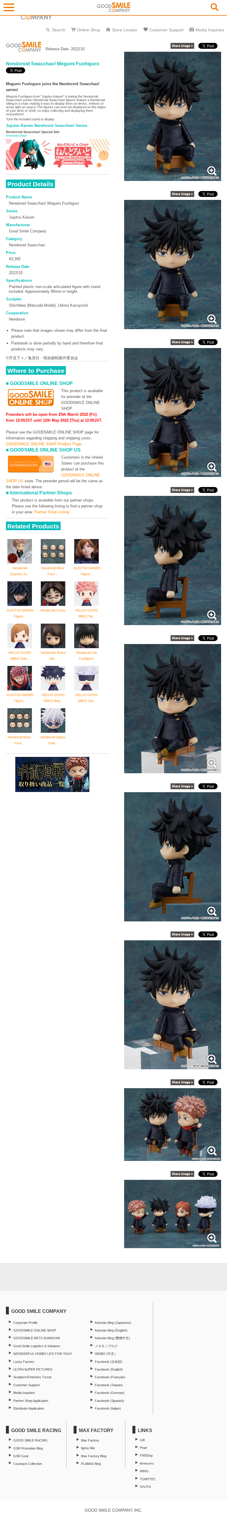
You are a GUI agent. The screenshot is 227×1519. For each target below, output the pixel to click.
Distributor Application (28, 1408)
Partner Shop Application (30, 1400)
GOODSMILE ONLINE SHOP (34, 1330)
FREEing (146, 1455)
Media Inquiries (209, 29)
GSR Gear (21, 1456)
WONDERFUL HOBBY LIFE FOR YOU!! (42, 1353)
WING (144, 1471)
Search (58, 29)
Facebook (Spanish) (109, 1400)
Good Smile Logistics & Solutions (36, 1346)
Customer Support (166, 29)
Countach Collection (27, 1463)
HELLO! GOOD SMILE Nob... (19, 655)
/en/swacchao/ (16, 135)
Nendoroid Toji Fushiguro (86, 655)
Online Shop (88, 29)
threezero (147, 1463)
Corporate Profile (25, 1322)
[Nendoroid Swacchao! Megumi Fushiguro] (172, 178)
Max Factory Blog (93, 1456)
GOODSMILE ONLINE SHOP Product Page (43, 444)
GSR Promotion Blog (28, 1448)
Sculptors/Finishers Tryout (32, 1377)
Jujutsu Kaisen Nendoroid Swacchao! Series (46, 125)
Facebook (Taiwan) (109, 1385)
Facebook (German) (109, 1393)
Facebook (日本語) (108, 1361)
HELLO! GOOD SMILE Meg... (53, 698)
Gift (142, 1440)
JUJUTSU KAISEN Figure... (86, 571)
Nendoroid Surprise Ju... (19, 571)
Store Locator (124, 29)
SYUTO (145, 1487)
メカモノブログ (106, 1346)
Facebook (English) (109, 1369)
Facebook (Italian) (108, 1408)
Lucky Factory (23, 1361)
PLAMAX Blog (91, 1463)
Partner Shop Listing (51, 512)
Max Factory (90, 1440)
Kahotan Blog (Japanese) (113, 1322)
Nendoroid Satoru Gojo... (53, 740)
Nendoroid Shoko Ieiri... (53, 655)
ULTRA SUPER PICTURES (32, 1369)
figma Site (88, 1448)
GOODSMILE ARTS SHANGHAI (36, 1338)
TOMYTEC (148, 1479)
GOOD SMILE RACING (30, 1440)
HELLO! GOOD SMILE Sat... (86, 698)
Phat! (143, 1448)
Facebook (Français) (110, 1377)
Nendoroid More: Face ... (53, 571)
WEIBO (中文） (106, 1353)
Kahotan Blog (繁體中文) (112, 1338)
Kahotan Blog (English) (111, 1330)
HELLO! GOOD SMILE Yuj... (86, 613)
